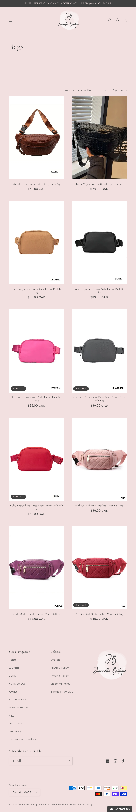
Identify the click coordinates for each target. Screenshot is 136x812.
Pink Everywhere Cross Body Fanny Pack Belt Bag (37, 399)
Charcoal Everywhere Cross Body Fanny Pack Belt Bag (99, 399)
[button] (11, 20)
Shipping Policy (60, 683)
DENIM (13, 676)
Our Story (15, 731)
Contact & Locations (22, 739)
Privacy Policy (60, 667)
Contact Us (121, 808)
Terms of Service (62, 691)
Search (55, 659)
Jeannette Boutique (29, 804)
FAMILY (13, 691)
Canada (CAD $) (23, 792)
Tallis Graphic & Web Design (77, 804)
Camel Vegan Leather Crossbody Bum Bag (37, 183)
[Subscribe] (68, 761)
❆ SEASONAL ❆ (18, 707)
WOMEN (14, 667)
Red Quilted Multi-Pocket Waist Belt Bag (99, 613)
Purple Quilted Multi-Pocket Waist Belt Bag (37, 613)
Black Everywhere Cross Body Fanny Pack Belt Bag (99, 290)
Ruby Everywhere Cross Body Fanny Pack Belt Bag (36, 507)
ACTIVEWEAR (17, 683)
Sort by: (70, 90)
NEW (12, 715)
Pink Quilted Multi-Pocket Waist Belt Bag (99, 505)
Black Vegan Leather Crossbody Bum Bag (99, 183)
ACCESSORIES (17, 699)
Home (13, 659)
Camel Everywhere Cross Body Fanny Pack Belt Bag (37, 290)
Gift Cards (15, 723)
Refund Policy (60, 676)
